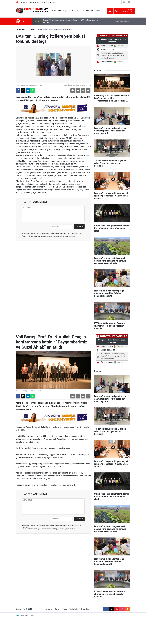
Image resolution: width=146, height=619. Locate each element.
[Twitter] (23, 90)
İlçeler (66, 11)
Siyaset (99, 11)
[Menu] (110, 11)
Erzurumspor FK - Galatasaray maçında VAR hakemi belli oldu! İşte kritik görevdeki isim (69, 21)
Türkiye (89, 11)
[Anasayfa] (17, 2)
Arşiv (43, 2)
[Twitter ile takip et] (111, 609)
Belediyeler (78, 11)
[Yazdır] (72, 90)
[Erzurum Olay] (32, 11)
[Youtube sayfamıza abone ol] (116, 609)
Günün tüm (122, 21)
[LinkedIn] (28, 90)
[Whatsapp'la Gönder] (32, 90)
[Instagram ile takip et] (122, 609)
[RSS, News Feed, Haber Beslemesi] (127, 609)
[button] (78, 90)
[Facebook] (18, 90)
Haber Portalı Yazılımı (27, 616)
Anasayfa (21, 29)
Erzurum (56, 11)
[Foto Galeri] (129, 2)
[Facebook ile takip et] (106, 609)
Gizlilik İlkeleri (73, 609)
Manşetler (24, 2)
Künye (57, 609)
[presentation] (23, 21)
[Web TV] (124, 2)
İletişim (64, 609)
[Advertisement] (10, 57)
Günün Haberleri (35, 2)
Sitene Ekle (51, 2)
